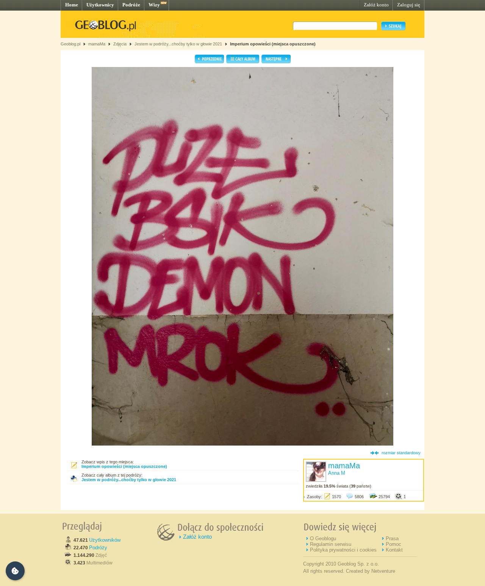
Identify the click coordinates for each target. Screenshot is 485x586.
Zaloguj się (408, 5)
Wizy (154, 5)
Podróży (98, 547)
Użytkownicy (100, 5)
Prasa (392, 538)
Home (71, 5)
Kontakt (394, 550)
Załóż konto (376, 5)
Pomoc (393, 544)
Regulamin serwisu (330, 544)
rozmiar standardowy (401, 452)
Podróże (131, 5)
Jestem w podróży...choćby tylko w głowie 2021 (178, 44)
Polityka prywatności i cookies (343, 550)
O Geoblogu (323, 538)
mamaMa (96, 44)
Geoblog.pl (70, 44)
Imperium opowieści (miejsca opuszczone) (273, 44)
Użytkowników (104, 540)
